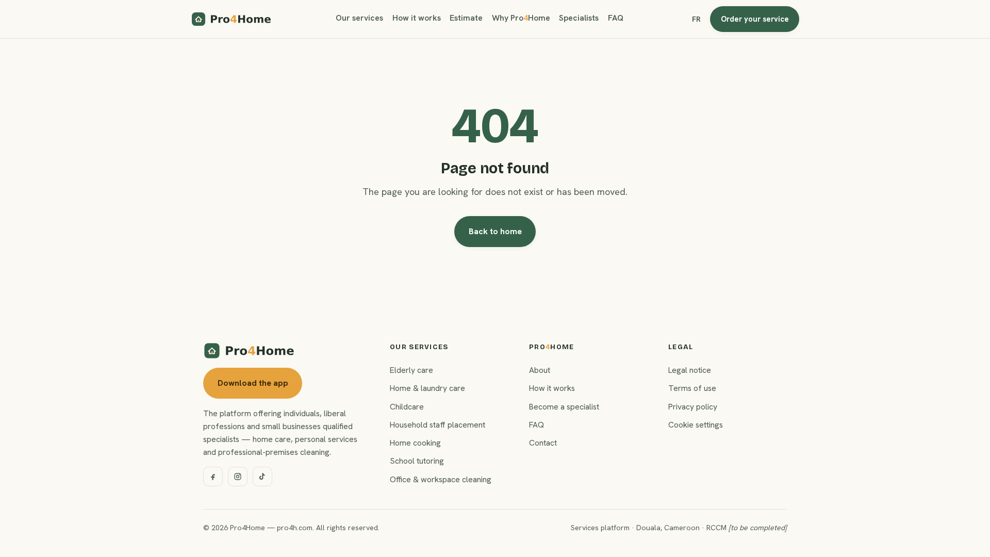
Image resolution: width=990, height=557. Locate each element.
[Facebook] (213, 476)
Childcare (407, 406)
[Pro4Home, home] (231, 19)
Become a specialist (564, 406)
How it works (416, 17)
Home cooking (415, 442)
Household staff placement (437, 424)
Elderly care (411, 370)
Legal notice (689, 370)
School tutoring (417, 460)
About (539, 370)
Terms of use (692, 388)
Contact (543, 442)
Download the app (253, 383)
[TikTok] (262, 476)
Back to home (495, 231)
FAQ (615, 17)
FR (696, 19)
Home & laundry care (427, 388)
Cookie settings (695, 424)
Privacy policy (692, 406)
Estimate (466, 17)
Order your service (755, 19)
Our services (359, 17)
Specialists (579, 17)
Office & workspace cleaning (440, 479)
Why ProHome (521, 17)
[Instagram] (238, 476)
